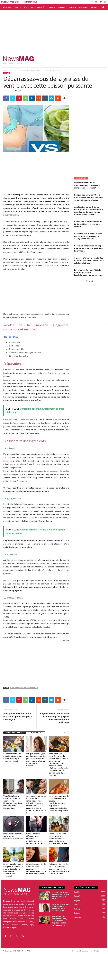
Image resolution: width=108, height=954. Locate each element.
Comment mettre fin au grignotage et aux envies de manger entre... (60, 895)
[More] (65, 98)
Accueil (5, 70)
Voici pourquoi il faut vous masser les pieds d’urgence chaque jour (17, 716)
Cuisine (61, 7)
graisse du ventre (17, 688)
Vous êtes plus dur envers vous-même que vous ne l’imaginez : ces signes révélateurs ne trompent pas (13, 802)
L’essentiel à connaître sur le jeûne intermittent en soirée (13, 836)
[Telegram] (51, 98)
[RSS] (105, 2)
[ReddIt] (38, 98)
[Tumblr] (45, 98)
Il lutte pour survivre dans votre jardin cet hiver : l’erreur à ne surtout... (88, 224)
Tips (76, 905)
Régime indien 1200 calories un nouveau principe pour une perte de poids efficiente (54, 718)
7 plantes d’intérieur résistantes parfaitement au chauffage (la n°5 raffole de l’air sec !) (89, 260)
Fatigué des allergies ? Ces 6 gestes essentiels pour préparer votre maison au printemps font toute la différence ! (36, 759)
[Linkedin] (32, 98)
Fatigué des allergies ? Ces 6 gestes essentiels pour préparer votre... (60, 908)
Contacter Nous (29, 2)
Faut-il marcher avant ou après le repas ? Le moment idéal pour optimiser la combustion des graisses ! (13, 870)
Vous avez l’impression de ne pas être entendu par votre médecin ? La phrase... (89, 248)
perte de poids (31, 688)
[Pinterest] (100, 2)
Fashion (72, 7)
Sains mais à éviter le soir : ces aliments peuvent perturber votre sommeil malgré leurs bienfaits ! (59, 869)
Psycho (51, 7)
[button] (103, 7)
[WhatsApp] (25, 98)
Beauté (40, 7)
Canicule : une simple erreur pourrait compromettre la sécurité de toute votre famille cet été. (58, 838)
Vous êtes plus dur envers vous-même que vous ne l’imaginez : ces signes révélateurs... (88, 236)
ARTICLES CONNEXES (15, 732)
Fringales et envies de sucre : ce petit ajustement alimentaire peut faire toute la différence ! (36, 869)
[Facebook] (92, 2)
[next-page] (68, 732)
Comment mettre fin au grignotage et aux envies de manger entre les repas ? (12, 757)
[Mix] (58, 98)
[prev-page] (64, 732)
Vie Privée (95, 951)
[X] (12, 98)
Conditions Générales (80, 951)
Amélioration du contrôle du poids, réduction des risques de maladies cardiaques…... (60, 921)
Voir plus (89, 281)
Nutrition (28, 7)
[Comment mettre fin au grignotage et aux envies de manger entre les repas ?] (13, 744)
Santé (18, 7)
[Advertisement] (54, 31)
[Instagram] (96, 2)
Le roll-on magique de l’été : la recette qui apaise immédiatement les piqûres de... (88, 272)
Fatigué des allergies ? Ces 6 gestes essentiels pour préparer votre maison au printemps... (88, 197)
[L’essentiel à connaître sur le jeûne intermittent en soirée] (13, 824)
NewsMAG (7, 7)
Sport (94, 7)
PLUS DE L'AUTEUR (35, 732)
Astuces (83, 7)
